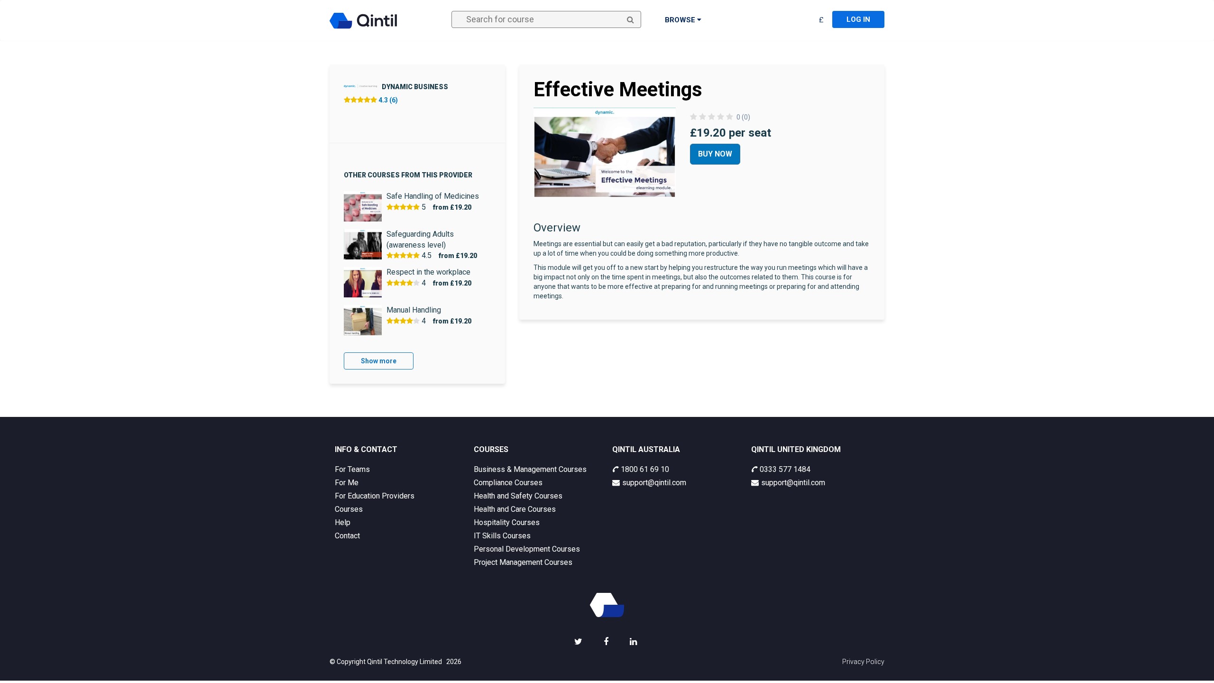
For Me (347, 482)
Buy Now (715, 153)
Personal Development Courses (527, 549)
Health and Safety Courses (518, 495)
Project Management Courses (523, 562)
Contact (347, 535)
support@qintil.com (654, 482)
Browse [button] (681, 20)
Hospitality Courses (507, 522)
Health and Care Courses (515, 509)
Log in (858, 19)
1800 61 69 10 (645, 469)
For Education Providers (374, 495)
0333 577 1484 (785, 469)
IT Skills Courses (502, 535)
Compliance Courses (508, 482)
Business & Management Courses (530, 469)
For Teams (352, 469)
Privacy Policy (863, 661)
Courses (349, 509)
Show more (378, 361)
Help (342, 522)
